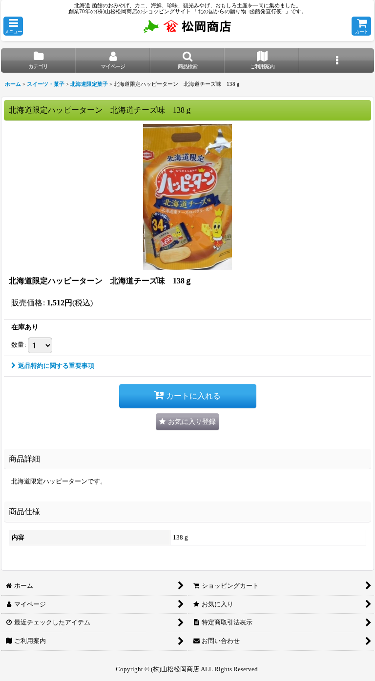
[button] (13, 26)
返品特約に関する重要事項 (56, 365)
